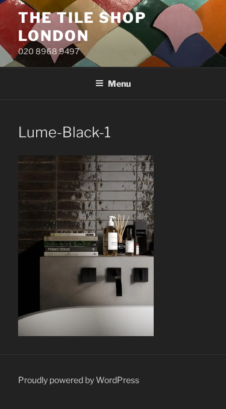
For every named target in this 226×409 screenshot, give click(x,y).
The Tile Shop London (82, 27)
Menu (119, 83)
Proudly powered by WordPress (78, 380)
